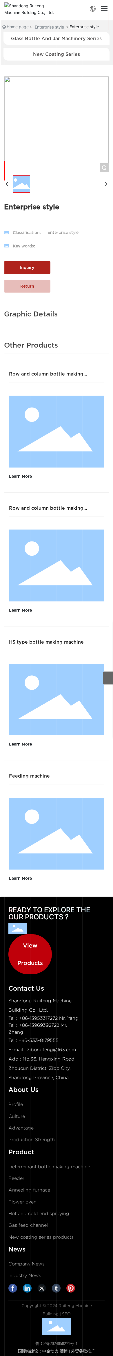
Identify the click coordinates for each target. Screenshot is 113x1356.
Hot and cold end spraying (38, 1213)
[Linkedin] (28, 1289)
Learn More (20, 476)
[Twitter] (43, 1289)
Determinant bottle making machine (49, 1166)
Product (21, 1151)
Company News (26, 1263)
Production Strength (31, 1139)
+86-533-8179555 (39, 1040)
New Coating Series (56, 54)
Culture (16, 1116)
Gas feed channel (28, 1225)
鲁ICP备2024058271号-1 (56, 1343)
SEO (66, 1313)
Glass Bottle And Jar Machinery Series (56, 38)
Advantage (21, 1127)
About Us (23, 1089)
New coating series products (41, 1237)
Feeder (16, 1178)
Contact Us (26, 988)
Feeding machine (29, 775)
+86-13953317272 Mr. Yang (49, 1018)
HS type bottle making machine (46, 642)
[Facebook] (14, 1289)
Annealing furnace (29, 1189)
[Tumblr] (57, 1289)
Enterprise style (49, 26)
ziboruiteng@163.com (51, 1049)
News (16, 1249)
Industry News (24, 1275)
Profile (15, 1104)
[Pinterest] (72, 1289)
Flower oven (22, 1201)
